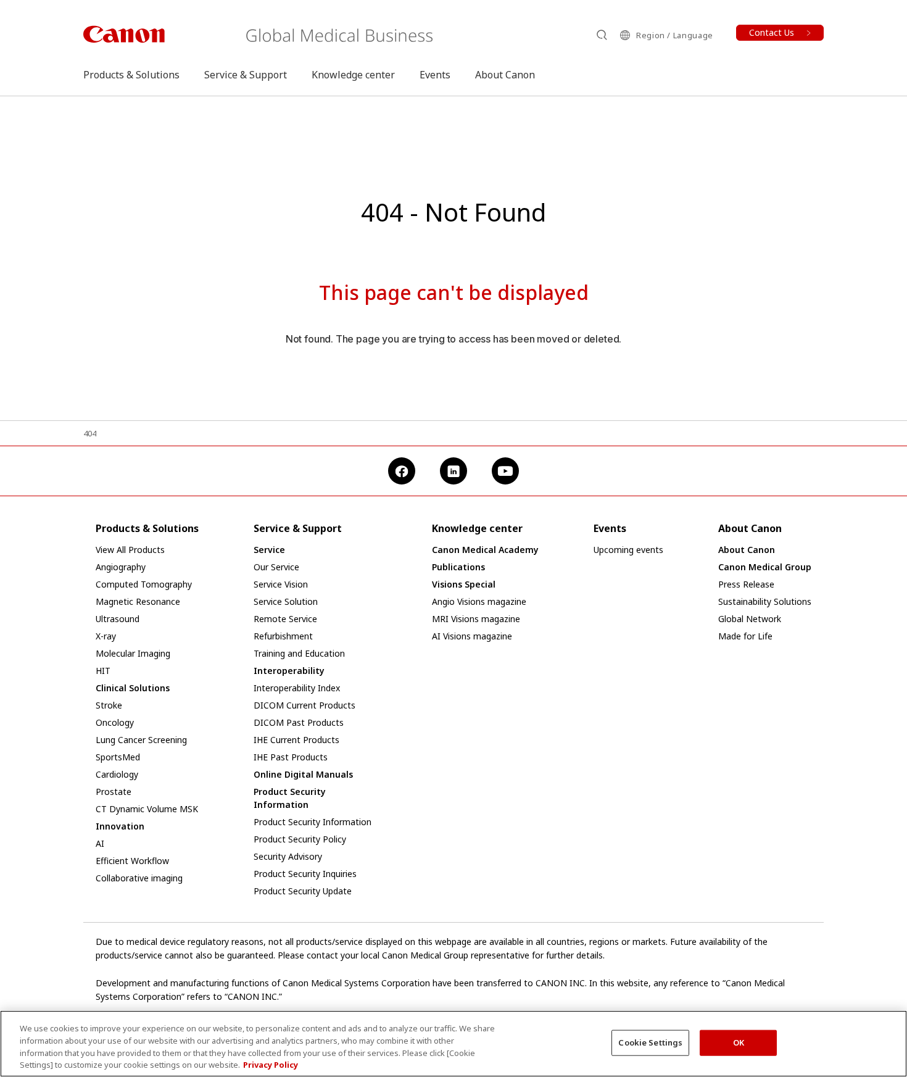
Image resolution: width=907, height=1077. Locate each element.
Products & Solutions (131, 74)
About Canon (505, 74)
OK (738, 1042)
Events (435, 74)
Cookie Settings (650, 1042)
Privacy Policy (270, 1064)
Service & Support (245, 74)
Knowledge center (353, 74)
